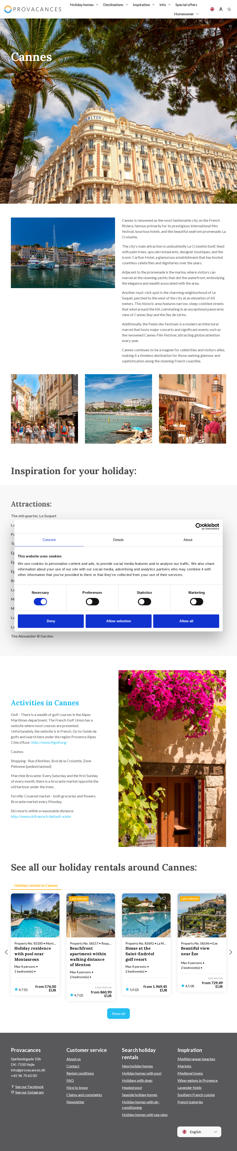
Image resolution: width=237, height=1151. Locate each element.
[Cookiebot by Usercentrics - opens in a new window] (199, 526)
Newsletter (75, 1102)
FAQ (70, 1080)
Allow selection (118, 621)
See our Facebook (29, 1086)
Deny (51, 621)
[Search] (229, 9)
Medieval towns (190, 1073)
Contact (72, 1066)
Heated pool (132, 1087)
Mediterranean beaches (196, 1059)
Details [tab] (118, 540)
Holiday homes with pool (141, 1073)
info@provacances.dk (28, 1070)
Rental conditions (80, 1073)
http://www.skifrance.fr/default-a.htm (41, 816)
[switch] (92, 601)
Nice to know (77, 1087)
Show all (118, 1013)
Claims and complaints (84, 1094)
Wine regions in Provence (198, 1080)
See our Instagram (29, 1092)
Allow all (186, 621)
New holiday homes (137, 1066)
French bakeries (190, 1102)
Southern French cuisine (196, 1094)
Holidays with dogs (137, 1080)
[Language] (212, 9)
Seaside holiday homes (139, 1094)
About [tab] (188, 540)
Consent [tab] (49, 540)
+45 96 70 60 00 (24, 1075)
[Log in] (221, 9)
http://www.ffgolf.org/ (49, 742)
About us (73, 1059)
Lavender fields (190, 1087)
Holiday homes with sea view (145, 1114)
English (195, 1131)
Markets (184, 1066)
